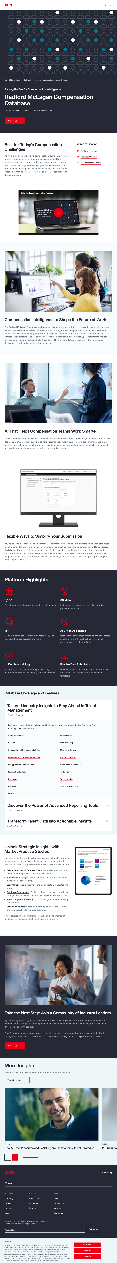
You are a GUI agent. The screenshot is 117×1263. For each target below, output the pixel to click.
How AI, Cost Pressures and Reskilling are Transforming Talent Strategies (49, 1147)
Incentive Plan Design (17, 877)
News (7, 1213)
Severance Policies (16, 906)
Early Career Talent (16, 884)
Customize (87, 1245)
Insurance (12, 793)
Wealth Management (69, 786)
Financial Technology (17, 771)
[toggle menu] (111, 4)
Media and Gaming (68, 750)
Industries (33, 1203)
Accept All (87, 1256)
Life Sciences (66, 735)
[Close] (113, 1250)
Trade (56, 1198)
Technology (65, 771)
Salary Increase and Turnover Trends (24, 870)
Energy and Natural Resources (21, 764)
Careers (8, 1203)
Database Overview (89, 156)
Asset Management (16, 735)
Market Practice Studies (91, 162)
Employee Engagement (18, 892)
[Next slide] (15, 1157)
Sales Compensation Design (20, 899)
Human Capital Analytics (25, 80)
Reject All (87, 1251)
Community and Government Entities (24, 750)
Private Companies (68, 757)
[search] (105, 5)
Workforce (58, 1213)
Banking (11, 742)
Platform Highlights (89, 150)
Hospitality (12, 786)
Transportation (66, 779)
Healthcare (12, 779)
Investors (8, 1208)
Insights (32, 1208)
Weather (57, 1208)
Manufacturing (66, 742)
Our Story (9, 1198)
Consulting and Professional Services (24, 757)
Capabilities (9, 80)
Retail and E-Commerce (70, 764)
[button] (17, 1080)
